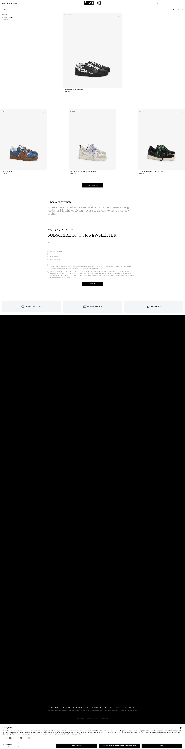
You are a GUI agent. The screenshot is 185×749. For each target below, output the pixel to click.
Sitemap (118, 708)
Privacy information (111, 711)
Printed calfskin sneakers (74, 90)
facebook (80, 719)
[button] (92, 185)
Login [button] (167, 3)
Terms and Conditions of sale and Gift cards (63, 711)
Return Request (108, 708)
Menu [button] (3, 3)
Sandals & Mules (7, 17)
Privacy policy (97, 711)
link (105, 268)
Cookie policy (85, 711)
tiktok (97, 719)
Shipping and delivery (80, 708)
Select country (128, 708)
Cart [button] (180, 3)
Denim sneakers (7, 172)
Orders (68, 708)
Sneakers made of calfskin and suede (83, 172)
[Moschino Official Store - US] (92, 3)
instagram (89, 719)
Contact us (55, 708)
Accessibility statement (129, 711)
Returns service (95, 708)
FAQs (62, 708)
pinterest (104, 719)
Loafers (4, 14)
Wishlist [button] (173, 3)
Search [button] (160, 3)
